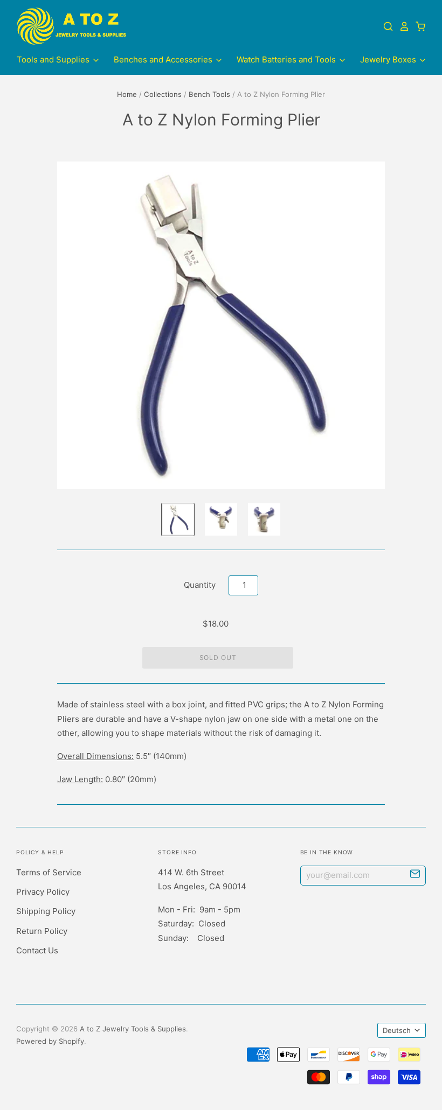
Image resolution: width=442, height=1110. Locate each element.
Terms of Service (48, 872)
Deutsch (397, 1030)
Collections (163, 94)
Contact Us (37, 950)
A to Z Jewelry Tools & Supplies (133, 1028)
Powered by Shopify (50, 1041)
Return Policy (41, 931)
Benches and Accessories (164, 59)
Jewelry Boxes (389, 59)
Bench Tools (209, 94)
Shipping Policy (45, 911)
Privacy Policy (43, 892)
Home (127, 94)
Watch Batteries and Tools (287, 59)
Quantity (200, 585)
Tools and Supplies (54, 59)
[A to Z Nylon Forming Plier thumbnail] (221, 519)
